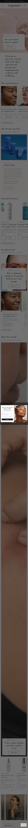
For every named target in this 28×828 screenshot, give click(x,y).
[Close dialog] (26, 406)
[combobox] (3, 414)
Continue (7, 419)
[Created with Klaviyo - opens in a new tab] (14, 422)
